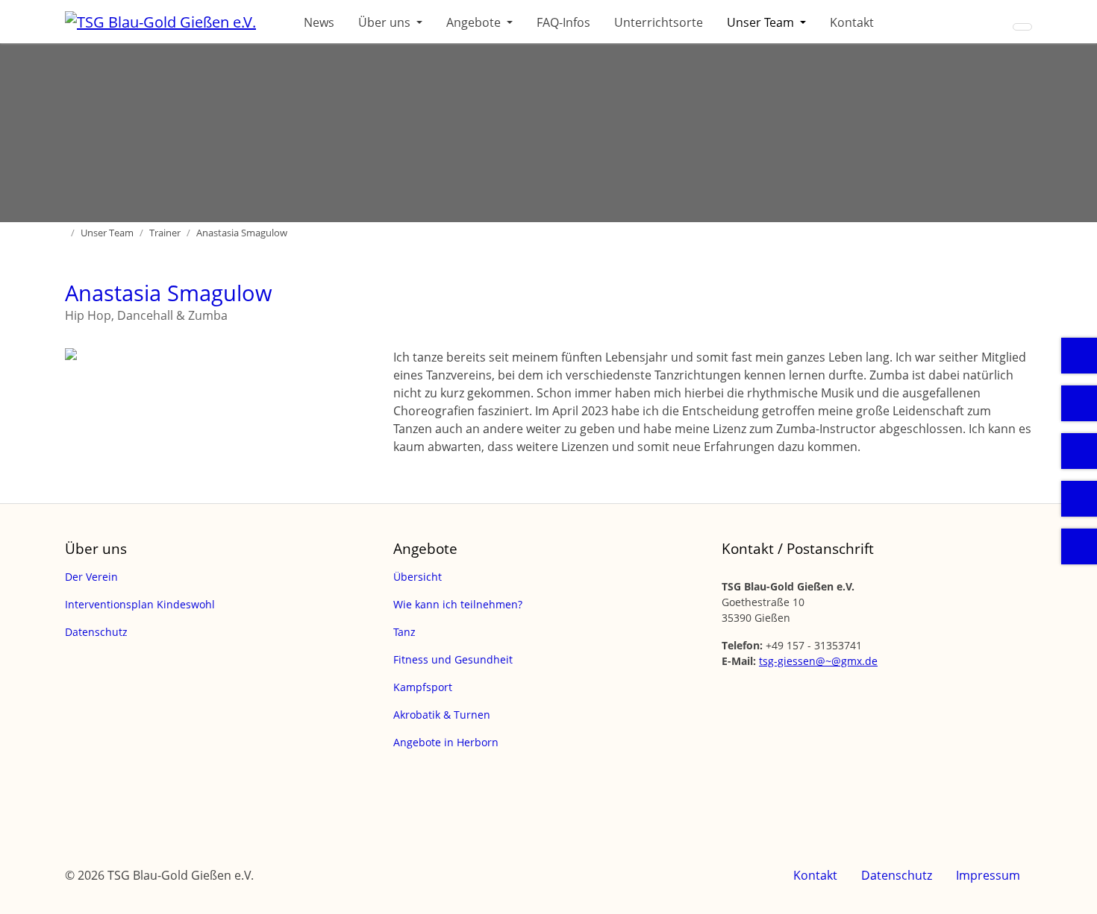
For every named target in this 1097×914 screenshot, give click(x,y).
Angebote (475, 22)
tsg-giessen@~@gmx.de (818, 661)
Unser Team (762, 22)
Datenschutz (896, 875)
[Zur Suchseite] (1022, 27)
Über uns (385, 22)
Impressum (988, 875)
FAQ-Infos (563, 22)
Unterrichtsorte (658, 22)
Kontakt (852, 22)
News (319, 22)
